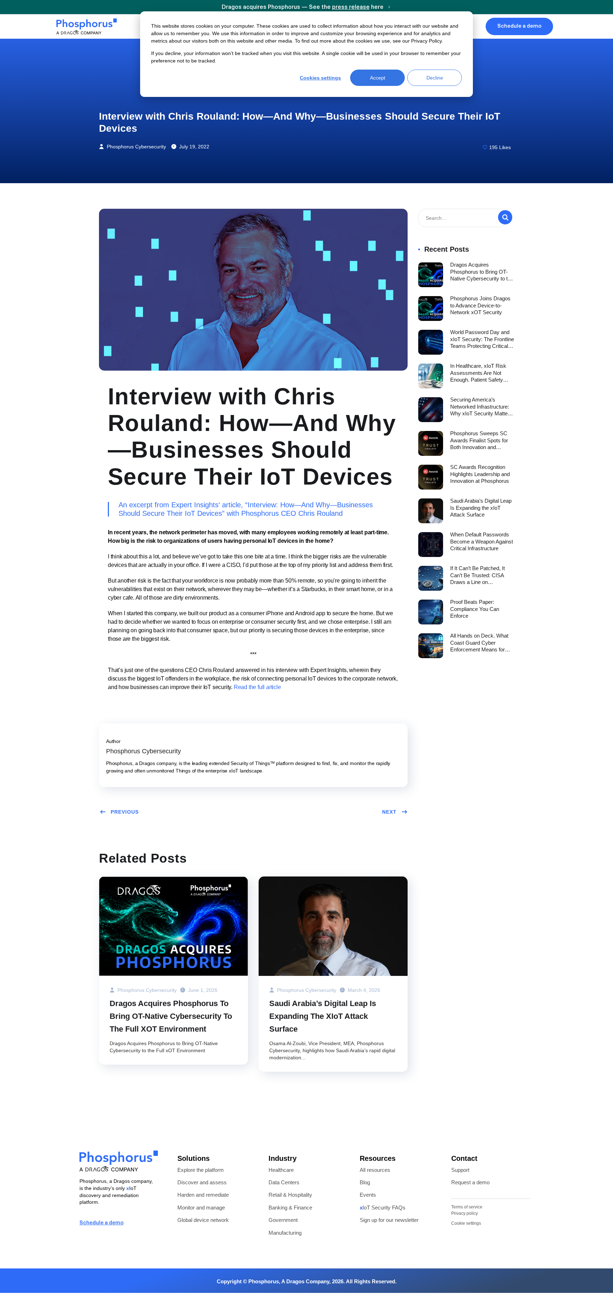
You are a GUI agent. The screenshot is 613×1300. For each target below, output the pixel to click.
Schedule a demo (101, 1223)
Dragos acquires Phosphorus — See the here (303, 7)
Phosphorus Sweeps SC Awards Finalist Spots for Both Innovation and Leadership (479, 440)
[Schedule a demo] (154, 1223)
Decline (434, 78)
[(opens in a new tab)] (173, 926)
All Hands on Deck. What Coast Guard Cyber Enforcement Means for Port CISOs (479, 643)
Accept (377, 78)
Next (389, 812)
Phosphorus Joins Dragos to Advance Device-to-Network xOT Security (480, 305)
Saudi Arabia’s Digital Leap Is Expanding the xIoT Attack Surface (322, 1016)
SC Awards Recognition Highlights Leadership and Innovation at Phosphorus (480, 474)
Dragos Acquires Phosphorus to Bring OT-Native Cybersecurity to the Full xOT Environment (171, 1016)
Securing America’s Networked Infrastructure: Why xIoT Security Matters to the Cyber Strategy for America (481, 407)
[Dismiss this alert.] (608, 6)
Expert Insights (195, 505)
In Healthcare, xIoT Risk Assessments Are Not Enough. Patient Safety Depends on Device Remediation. (478, 373)
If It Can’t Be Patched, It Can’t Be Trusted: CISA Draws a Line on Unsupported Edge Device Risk (480, 575)
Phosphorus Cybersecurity (135, 146)
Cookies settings (320, 78)
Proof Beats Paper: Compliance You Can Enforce (474, 609)
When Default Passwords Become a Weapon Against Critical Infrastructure (481, 541)
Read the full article (257, 687)
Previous (125, 812)
